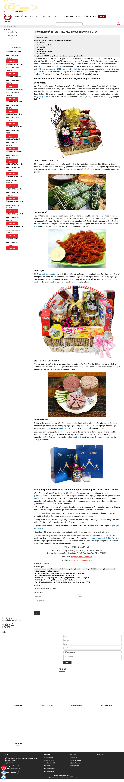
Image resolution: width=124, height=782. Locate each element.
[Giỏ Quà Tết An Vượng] (14, 77)
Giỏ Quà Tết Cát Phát (12, 105)
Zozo (76, 777)
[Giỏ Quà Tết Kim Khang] (14, 89)
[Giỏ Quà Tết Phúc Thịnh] (14, 164)
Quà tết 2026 (73, 757)
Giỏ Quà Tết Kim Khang (12, 93)
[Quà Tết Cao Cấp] (8, 19)
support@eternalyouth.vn (14, 766)
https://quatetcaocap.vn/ (13, 768)
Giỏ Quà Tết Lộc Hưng (12, 118)
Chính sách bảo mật (48, 765)
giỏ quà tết (77, 569)
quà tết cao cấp (52, 569)
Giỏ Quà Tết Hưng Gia (12, 192)
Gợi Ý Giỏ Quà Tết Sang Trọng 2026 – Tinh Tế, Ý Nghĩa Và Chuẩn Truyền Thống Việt (61, 578)
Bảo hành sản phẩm (48, 757)
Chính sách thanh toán (49, 768)
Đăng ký (67, 662)
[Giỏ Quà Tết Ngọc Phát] (14, 214)
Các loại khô (41, 47)
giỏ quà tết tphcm (53, 571)
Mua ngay (13, 61)
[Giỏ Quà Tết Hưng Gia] (14, 189)
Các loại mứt (41, 43)
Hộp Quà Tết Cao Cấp (10, 32)
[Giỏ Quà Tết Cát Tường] (14, 64)
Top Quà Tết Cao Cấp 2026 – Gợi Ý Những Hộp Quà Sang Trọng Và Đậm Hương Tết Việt (62, 582)
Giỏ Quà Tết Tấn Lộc (12, 242)
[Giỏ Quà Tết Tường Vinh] (14, 226)
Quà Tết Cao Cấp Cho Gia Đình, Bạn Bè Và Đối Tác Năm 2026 (54, 576)
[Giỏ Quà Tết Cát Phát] (14, 102)
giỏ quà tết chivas (40, 571)
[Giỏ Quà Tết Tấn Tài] (13, 139)
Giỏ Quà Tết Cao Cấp (10, 35)
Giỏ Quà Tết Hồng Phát (12, 205)
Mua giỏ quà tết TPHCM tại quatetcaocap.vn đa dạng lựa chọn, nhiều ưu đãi (58, 56)
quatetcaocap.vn (40, 569)
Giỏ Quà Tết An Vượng (12, 80)
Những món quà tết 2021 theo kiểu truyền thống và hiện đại (53, 40)
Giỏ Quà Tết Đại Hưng (12, 155)
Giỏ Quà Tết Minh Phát (12, 130)
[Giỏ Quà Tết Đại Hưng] (14, 151)
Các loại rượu (41, 54)
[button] (77, 37)
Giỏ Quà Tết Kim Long (12, 180)
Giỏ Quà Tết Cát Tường (12, 68)
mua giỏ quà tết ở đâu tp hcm (91, 569)
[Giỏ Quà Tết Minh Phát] (14, 127)
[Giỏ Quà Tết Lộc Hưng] (14, 114)
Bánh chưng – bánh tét (44, 45)
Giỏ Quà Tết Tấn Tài (11, 142)
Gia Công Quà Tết (74, 765)
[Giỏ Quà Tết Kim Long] (14, 176)
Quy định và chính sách (49, 763)
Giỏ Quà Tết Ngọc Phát (12, 217)
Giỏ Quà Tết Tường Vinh (13, 230)
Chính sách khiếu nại (49, 771)
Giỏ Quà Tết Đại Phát (12, 55)
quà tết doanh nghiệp (65, 569)
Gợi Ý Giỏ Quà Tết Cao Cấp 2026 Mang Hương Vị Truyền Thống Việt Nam (57, 580)
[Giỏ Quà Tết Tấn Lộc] (13, 239)
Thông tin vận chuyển (49, 760)
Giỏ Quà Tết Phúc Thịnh (13, 167)
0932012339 (10, 763)
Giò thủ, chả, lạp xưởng (44, 51)
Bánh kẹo (40, 49)
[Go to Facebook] (18, 772)
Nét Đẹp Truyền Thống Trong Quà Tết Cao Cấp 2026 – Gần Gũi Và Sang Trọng (59, 573)
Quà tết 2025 (8, 38)
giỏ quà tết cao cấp (109, 569)
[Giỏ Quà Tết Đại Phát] (13, 52)
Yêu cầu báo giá (66, 775)
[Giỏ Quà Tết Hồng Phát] (14, 201)
